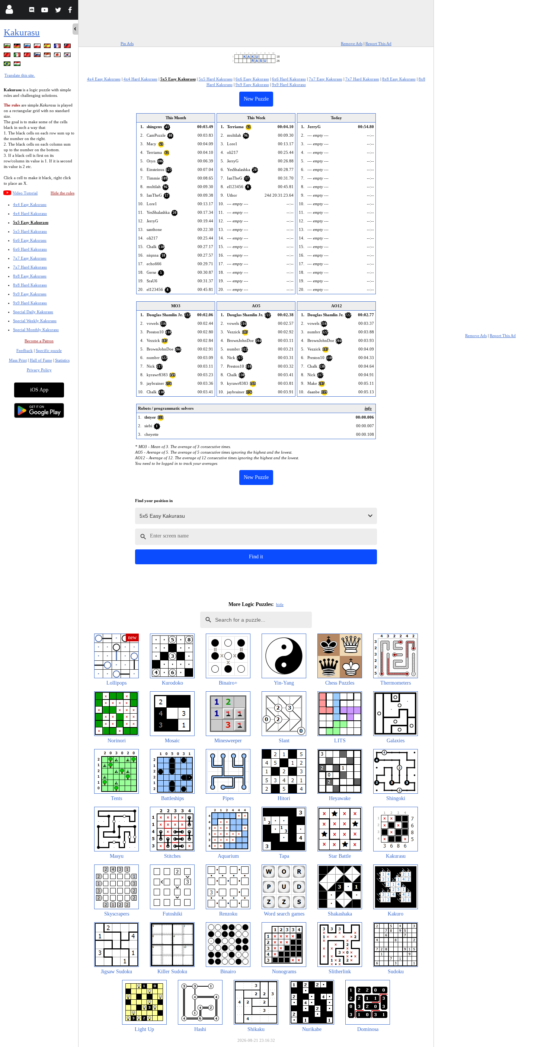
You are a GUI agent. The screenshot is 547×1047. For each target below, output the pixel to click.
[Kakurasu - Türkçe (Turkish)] (28, 56)
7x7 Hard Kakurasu (30, 267)
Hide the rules (62, 193)
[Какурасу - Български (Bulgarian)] (8, 47)
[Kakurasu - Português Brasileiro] (8, 65)
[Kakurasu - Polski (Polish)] (38, 47)
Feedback (24, 350)
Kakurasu (22, 32)
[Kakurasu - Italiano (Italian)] (18, 56)
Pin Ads (127, 43)
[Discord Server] (32, 11)
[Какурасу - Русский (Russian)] (28, 47)
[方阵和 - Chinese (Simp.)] (8, 56)
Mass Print (18, 360)
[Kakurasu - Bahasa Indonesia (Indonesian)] (48, 56)
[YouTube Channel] (45, 11)
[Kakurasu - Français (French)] (58, 47)
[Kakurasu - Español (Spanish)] (48, 47)
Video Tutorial (25, 193)
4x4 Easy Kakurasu (30, 204)
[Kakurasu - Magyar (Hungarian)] (18, 65)
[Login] (9, 11)
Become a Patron (39, 341)
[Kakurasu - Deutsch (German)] (18, 47)
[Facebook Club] (71, 11)
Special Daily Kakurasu (33, 312)
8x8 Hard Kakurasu (30, 285)
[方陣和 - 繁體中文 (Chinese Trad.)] (68, 47)
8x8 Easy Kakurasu (30, 276)
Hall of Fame (41, 360)
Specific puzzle (49, 350)
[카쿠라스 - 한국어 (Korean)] (68, 56)
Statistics (62, 360)
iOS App (39, 390)
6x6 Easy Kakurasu (30, 240)
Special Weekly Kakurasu (35, 320)
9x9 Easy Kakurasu (30, 294)
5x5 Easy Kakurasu (30, 222)
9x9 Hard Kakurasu (30, 303)
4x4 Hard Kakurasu (30, 213)
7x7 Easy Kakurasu (30, 258)
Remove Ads (351, 43)
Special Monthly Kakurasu (36, 329)
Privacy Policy (39, 370)
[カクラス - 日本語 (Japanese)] (58, 56)
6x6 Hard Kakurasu (30, 249)
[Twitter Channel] (58, 11)
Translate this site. (19, 75)
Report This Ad (378, 43)
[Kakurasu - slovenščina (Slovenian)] (38, 56)
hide (280, 604)
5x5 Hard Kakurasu (30, 231)
